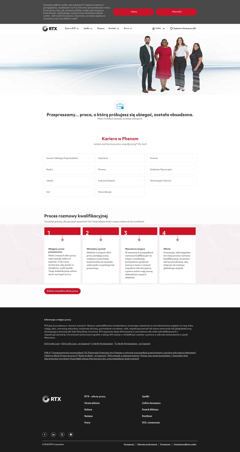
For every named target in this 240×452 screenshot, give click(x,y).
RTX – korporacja (151, 423)
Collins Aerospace (151, 403)
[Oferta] (178, 255)
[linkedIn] (53, 434)
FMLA (47, 353)
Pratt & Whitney (150, 409)
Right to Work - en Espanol (92, 356)
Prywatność (165, 445)
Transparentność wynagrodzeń (67, 353)
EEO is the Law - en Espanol (75, 344)
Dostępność (129, 445)
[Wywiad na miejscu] (139, 255)
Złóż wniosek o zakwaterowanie (123, 356)
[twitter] (62, 434)
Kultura (88, 409)
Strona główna (92, 403)
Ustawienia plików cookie (185, 445)
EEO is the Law (51, 344)
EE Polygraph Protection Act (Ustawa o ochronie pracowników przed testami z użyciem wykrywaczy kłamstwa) (140, 353)
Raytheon (147, 416)
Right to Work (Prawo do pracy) (61, 356)
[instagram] (70, 434)
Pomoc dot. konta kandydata (155, 356)
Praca (87, 423)
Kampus (100, 29)
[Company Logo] (49, 29)
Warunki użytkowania (147, 445)
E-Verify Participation (102, 344)
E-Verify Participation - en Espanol (133, 344)
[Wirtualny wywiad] (101, 255)
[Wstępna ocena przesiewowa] (62, 255)
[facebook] (44, 434)
